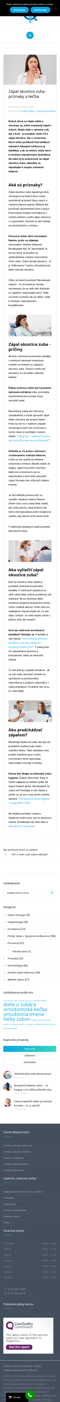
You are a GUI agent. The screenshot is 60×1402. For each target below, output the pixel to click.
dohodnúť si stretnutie (21, 826)
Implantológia (15, 922)
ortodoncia (15, 1014)
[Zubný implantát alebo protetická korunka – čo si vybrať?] (7, 1103)
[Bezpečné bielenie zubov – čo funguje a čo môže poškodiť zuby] (7, 1087)
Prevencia (13, 943)
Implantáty (9, 1204)
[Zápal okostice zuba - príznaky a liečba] (30, 69)
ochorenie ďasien (39, 1001)
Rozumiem (19, 9)
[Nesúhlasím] (56, 8)
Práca (6, 1222)
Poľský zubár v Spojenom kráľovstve (40, 111)
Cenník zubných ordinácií (17, 1151)
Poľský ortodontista (14, 1210)
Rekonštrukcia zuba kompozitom (33, 1073)
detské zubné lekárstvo (41, 1020)
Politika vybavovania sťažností (20, 1370)
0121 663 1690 (16, 1289)
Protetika (13, 958)
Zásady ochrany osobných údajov (22, 1366)
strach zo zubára (10, 1024)
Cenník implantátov (14, 1170)
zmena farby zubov (23, 1016)
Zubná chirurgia (16, 915)
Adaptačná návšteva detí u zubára (22, 1191)
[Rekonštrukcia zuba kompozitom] (7, 1075)
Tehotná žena (19, 951)
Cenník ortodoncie (13, 1157)
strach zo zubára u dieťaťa (30, 1024)
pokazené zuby (10, 1028)
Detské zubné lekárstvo (21, 972)
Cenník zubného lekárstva (17, 1145)
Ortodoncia (14, 929)
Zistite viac (40, 9)
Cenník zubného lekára (16, 1164)
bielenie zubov (49, 1024)
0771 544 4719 (16, 1293)
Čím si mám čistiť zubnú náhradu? (30, 854)
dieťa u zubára (19, 1004)
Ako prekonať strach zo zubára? (20, 849)
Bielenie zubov (16, 979)
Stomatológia (15, 965)
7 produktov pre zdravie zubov (16, 1001)
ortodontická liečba (25, 1009)
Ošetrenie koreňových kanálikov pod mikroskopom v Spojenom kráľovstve (28, 643)
